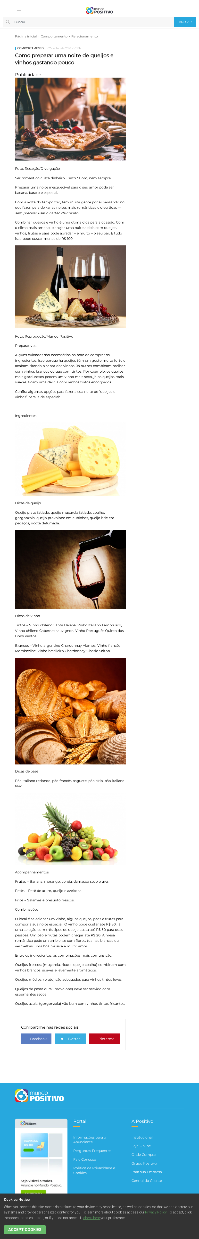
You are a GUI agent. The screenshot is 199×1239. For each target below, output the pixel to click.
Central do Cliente (147, 1180)
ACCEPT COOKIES (24, 1229)
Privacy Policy (155, 1212)
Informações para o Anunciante (89, 1139)
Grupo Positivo (144, 1163)
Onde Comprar (144, 1154)
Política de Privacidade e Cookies (94, 1170)
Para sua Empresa (147, 1172)
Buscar (185, 22)
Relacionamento (84, 36)
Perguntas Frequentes (92, 1151)
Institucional (142, 1137)
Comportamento (54, 36)
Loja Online (141, 1146)
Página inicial (26, 36)
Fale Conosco (84, 1159)
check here (91, 1218)
